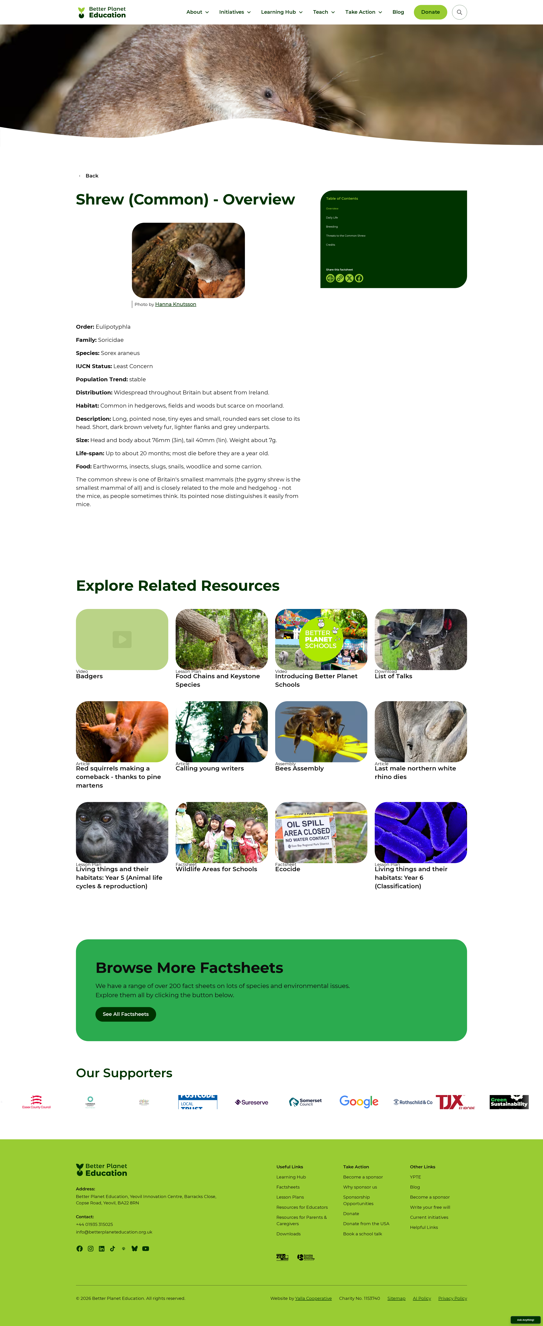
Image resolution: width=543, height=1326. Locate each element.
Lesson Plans (290, 1197)
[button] (198, 12)
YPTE (415, 1177)
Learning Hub (291, 1177)
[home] (103, 12)
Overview (332, 208)
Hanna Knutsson (175, 304)
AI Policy (422, 1298)
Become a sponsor (363, 1177)
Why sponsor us (360, 1187)
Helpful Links (424, 1227)
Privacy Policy (452, 1298)
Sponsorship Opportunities (358, 1200)
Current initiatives (429, 1217)
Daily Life (332, 217)
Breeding (332, 226)
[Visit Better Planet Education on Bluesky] (134, 1248)
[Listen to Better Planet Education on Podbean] (123, 1248)
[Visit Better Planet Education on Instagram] (90, 1248)
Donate (430, 12)
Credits (330, 244)
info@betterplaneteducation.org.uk (114, 1232)
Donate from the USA (366, 1223)
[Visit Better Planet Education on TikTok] (112, 1248)
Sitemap (396, 1298)
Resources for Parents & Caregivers (301, 1220)
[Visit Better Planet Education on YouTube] (145, 1248)
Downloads (288, 1233)
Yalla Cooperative (313, 1298)
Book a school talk (362, 1233)
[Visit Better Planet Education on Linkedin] (101, 1248)
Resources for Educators (302, 1207)
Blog (398, 12)
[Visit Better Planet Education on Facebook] (79, 1248)
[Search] (459, 12)
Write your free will (430, 1207)
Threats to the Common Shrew (346, 235)
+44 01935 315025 (94, 1224)
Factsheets (288, 1187)
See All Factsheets (126, 1014)
